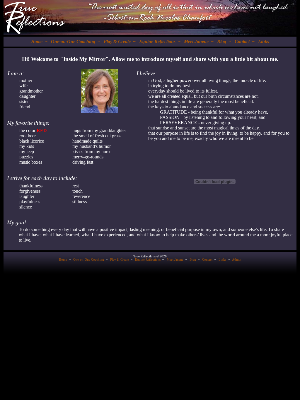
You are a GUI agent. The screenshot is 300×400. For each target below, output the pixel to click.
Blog (221, 41)
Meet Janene (196, 41)
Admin (236, 259)
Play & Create (117, 41)
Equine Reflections (157, 41)
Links (263, 41)
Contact (242, 41)
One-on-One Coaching (73, 41)
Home (36, 41)
